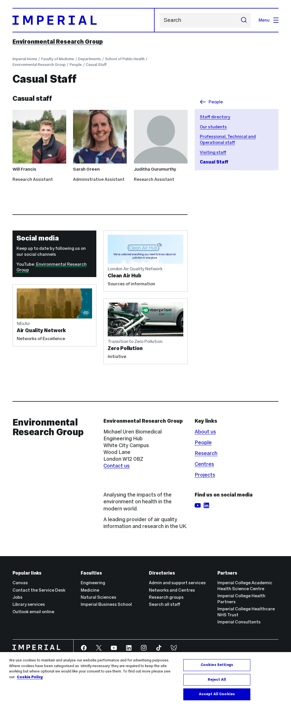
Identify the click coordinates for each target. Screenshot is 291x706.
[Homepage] (84, 20)
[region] (145, 679)
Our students (213, 126)
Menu (264, 20)
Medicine (90, 590)
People (76, 64)
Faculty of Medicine (57, 58)
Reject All (217, 679)
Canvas (20, 582)
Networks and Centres (172, 590)
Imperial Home (25, 58)
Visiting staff (213, 152)
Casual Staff (96, 64)
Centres (204, 464)
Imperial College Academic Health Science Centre (244, 585)
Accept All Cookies (217, 694)
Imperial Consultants (239, 622)
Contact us (116, 465)
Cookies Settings (217, 665)
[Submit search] (244, 20)
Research (206, 453)
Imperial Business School (106, 604)
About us (205, 431)
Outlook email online (33, 611)
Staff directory (215, 117)
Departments (89, 58)
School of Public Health (125, 58)
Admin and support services (177, 582)
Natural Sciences (98, 597)
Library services (29, 604)
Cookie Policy (30, 677)
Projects (205, 475)
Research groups (166, 597)
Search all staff (164, 604)
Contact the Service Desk (39, 590)
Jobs (17, 597)
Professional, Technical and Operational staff (228, 139)
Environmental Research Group (58, 41)
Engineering (93, 582)
